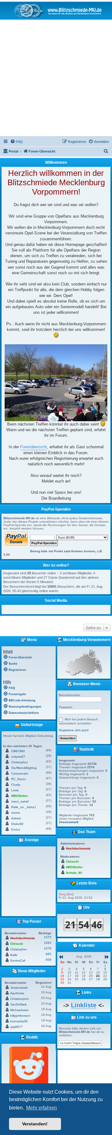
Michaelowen (19, 1010)
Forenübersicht (33, 447)
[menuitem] (16, 141)
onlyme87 (18, 756)
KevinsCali (17, 960)
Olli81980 (18, 751)
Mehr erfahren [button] (41, 1107)
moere (15, 812)
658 (48, 959)
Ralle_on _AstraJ (23, 807)
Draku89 (17, 824)
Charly (15, 784)
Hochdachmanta (22, 938)
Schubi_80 (74, 872)
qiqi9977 (16, 1027)
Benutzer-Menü (86, 684)
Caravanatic (19, 773)
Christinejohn (19, 999)
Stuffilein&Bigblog (24, 768)
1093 (47, 942)
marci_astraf (20, 801)
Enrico (15, 829)
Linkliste (83, 1005)
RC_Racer (18, 779)
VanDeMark (18, 1004)
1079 (47, 948)
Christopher (19, 762)
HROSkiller (19, 796)
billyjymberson (20, 1015)
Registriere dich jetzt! (74, 730)
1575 (47, 937)
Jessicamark (19, 987)
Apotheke (17, 993)
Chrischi (16, 943)
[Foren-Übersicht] (56, 10)
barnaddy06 (19, 1021)
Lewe (15, 790)
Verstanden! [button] (35, 1123)
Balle (13, 955)
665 (48, 954)
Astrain (16, 818)
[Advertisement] (56, 79)
